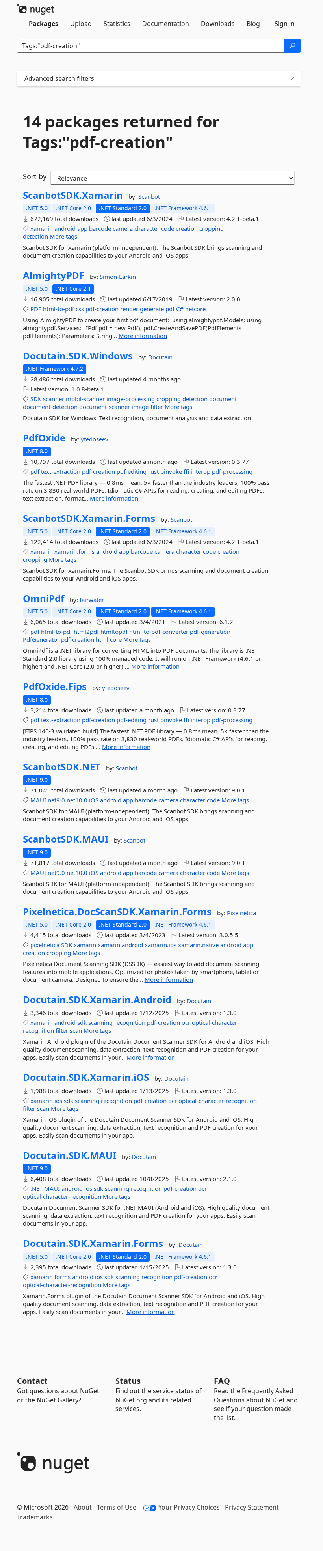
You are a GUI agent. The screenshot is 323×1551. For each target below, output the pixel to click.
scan (76, 1030)
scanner (53, 399)
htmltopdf (114, 631)
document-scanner (104, 407)
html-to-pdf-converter (158, 631)
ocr (186, 1022)
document (223, 399)
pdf (169, 309)
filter (62, 1030)
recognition (129, 1022)
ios (58, 1100)
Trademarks (35, 1517)
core (116, 639)
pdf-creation (102, 309)
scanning (100, 1022)
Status (128, 1380)
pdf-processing (232, 471)
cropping (211, 228)
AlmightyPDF (53, 275)
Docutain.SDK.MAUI (69, 1155)
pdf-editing (132, 471)
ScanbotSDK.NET (61, 766)
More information (143, 336)
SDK (35, 399)
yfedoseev (94, 439)
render (129, 309)
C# (180, 309)
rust (153, 471)
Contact (32, 1380)
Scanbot (149, 196)
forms (62, 1277)
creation (187, 228)
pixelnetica (44, 945)
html (102, 639)
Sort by (34, 176)
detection (35, 236)
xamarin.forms (74, 551)
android (65, 228)
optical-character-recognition (217, 1100)
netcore (195, 309)
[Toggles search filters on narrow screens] (292, 78)
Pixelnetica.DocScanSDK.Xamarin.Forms (117, 911)
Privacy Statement (252, 1507)
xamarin (41, 228)
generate (152, 309)
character (147, 228)
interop (200, 471)
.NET (36, 1188)
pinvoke (171, 471)
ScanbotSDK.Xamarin (73, 195)
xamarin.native (198, 945)
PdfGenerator (41, 639)
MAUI (38, 800)
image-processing (130, 399)
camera (123, 228)
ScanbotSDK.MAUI (65, 839)
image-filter (147, 407)
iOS (93, 800)
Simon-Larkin (118, 276)
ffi (186, 471)
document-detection (50, 407)
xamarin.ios (160, 945)
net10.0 (77, 800)
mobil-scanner (85, 399)
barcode (100, 228)
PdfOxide (44, 438)
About (83, 1507)
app (82, 228)
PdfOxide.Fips (55, 686)
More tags (63, 236)
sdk (82, 1022)
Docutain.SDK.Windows (78, 355)
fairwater (92, 600)
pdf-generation (210, 631)
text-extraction (60, 471)
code (167, 228)
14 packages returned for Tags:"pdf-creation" (121, 131)
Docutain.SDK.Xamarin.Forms (93, 1243)
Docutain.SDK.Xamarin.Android (97, 999)
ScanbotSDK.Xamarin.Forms (89, 518)
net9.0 (56, 800)
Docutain (160, 357)
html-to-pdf (58, 309)
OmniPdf (43, 598)
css (80, 309)
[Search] (292, 46)
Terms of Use (116, 1507)
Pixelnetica (241, 913)
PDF (35, 309)
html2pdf (86, 631)
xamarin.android (120, 945)
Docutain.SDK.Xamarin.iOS (86, 1077)
